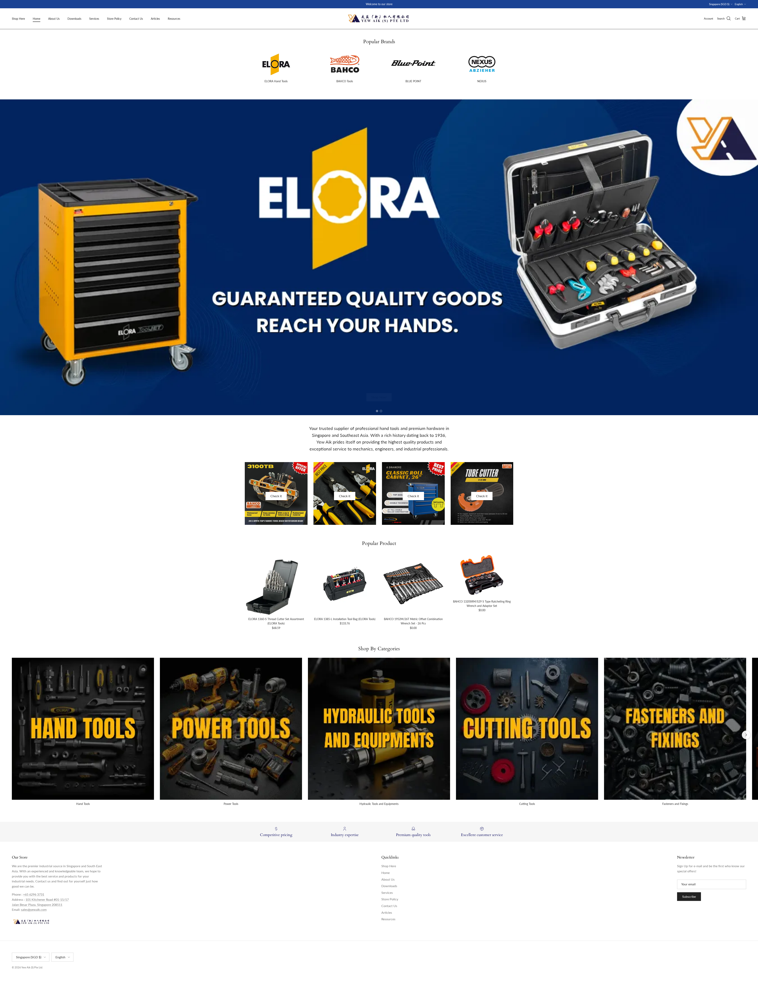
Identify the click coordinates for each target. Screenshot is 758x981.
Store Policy (114, 18)
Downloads (74, 18)
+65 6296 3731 (33, 894)
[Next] (746, 735)
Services (94, 18)
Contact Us (136, 18)
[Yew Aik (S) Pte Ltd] (379, 18)
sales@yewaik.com (34, 909)
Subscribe (689, 896)
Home (36, 18)
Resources (174, 18)
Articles (155, 18)
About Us (54, 18)
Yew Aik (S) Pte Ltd (31, 967)
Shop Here (18, 18)
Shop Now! (379, 397)
